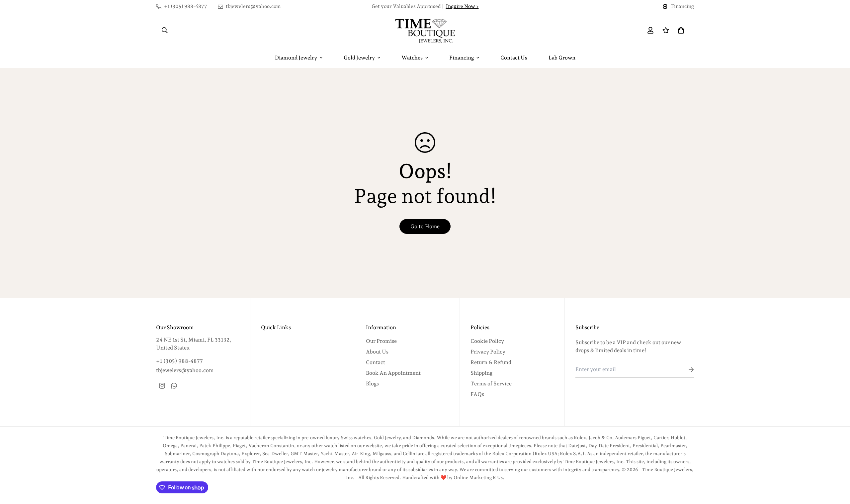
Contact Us (513, 57)
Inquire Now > (462, 6)
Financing (461, 57)
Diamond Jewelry (296, 57)
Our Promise (381, 341)
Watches (412, 57)
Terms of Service (491, 383)
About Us (377, 352)
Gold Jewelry (359, 57)
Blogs (372, 383)
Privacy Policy (487, 352)
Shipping (481, 373)
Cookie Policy (487, 341)
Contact (375, 362)
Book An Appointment (393, 373)
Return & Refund (490, 362)
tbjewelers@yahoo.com (185, 370)
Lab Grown (562, 57)
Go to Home (425, 226)
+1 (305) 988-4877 (179, 361)
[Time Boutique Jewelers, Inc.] (425, 30)
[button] (679, 30)
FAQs (477, 394)
